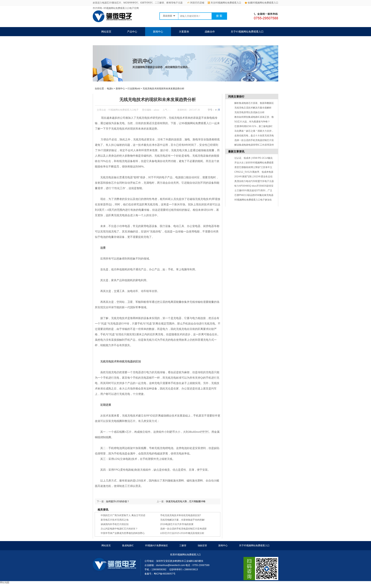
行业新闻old (134, 88)
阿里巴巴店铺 (197, 2)
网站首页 (106, 31)
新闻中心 (158, 31)
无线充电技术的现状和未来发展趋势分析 (163, 88)
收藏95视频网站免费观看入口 (263, 2)
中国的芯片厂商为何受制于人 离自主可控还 (123, 515)
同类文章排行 (236, 96)
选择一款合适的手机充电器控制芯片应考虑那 (183, 528)
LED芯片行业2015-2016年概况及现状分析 (182, 533)
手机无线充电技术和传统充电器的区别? (180, 515)
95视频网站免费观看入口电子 (123, 109)
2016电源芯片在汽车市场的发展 (176, 524)
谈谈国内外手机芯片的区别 (114, 524)
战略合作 (210, 31)
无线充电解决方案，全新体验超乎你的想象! (182, 519)
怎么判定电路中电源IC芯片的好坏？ (119, 528)
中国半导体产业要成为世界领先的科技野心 (123, 533)
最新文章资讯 (236, 151)
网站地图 (4, 582)
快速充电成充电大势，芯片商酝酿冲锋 (185, 501)
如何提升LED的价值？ (117, 501)
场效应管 (202, 545)
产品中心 (132, 31)
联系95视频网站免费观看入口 (117, 40)
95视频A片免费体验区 (156, 545)
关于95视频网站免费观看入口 (247, 31)
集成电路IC (128, 545)
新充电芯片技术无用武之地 (114, 519)
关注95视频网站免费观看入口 (226, 2)
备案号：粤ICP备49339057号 (160, 573)
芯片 (114, 182)
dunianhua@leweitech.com (170, 565)
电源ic (110, 88)
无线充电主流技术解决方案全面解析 (252, 107)
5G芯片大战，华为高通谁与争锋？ (252, 121)
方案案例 (184, 31)
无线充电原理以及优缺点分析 (249, 112)
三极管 (182, 545)
